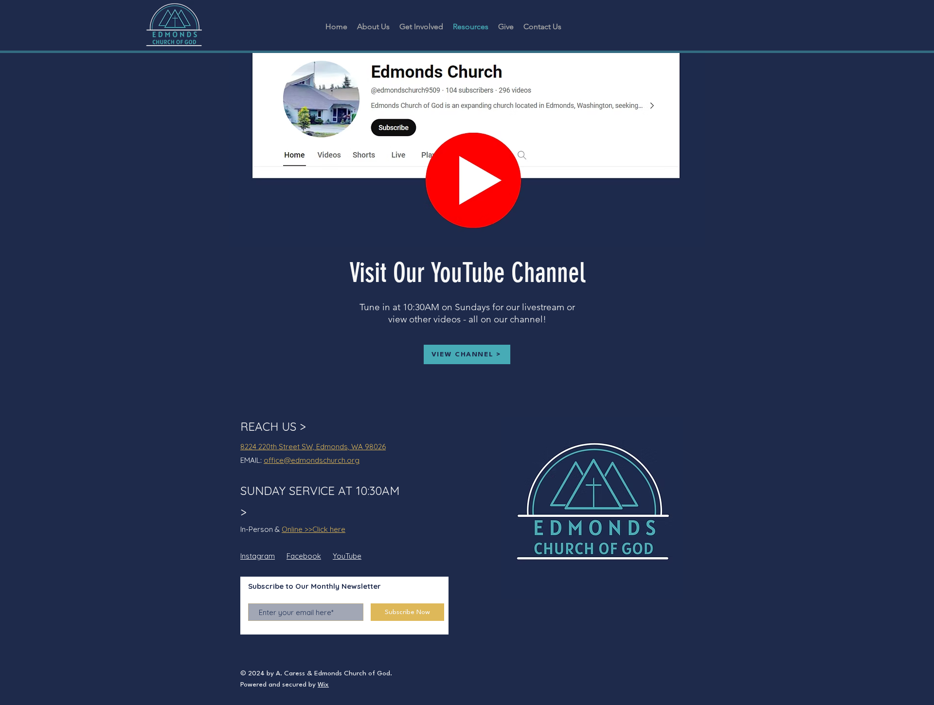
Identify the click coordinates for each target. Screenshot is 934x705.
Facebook (304, 556)
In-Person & (261, 529)
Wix (323, 684)
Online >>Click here (313, 529)
